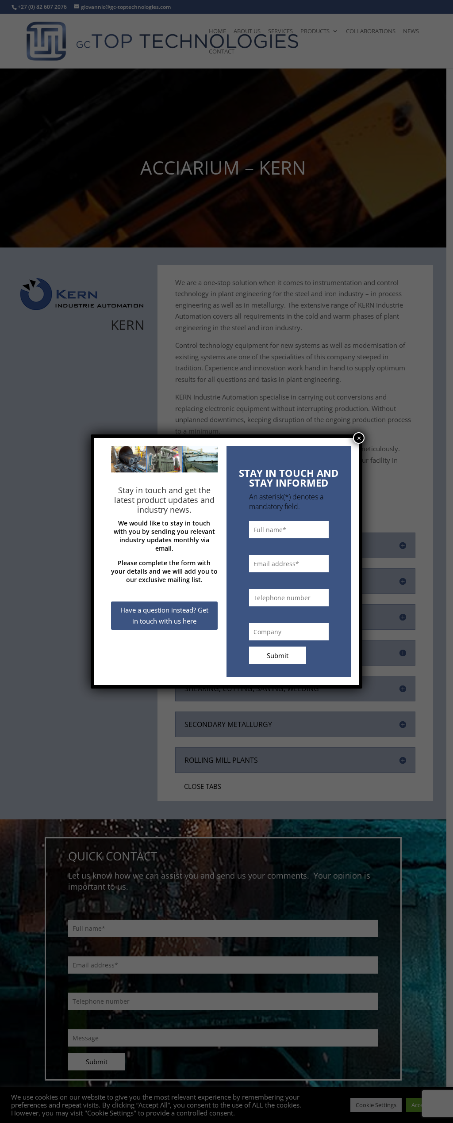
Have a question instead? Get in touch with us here (164, 615)
